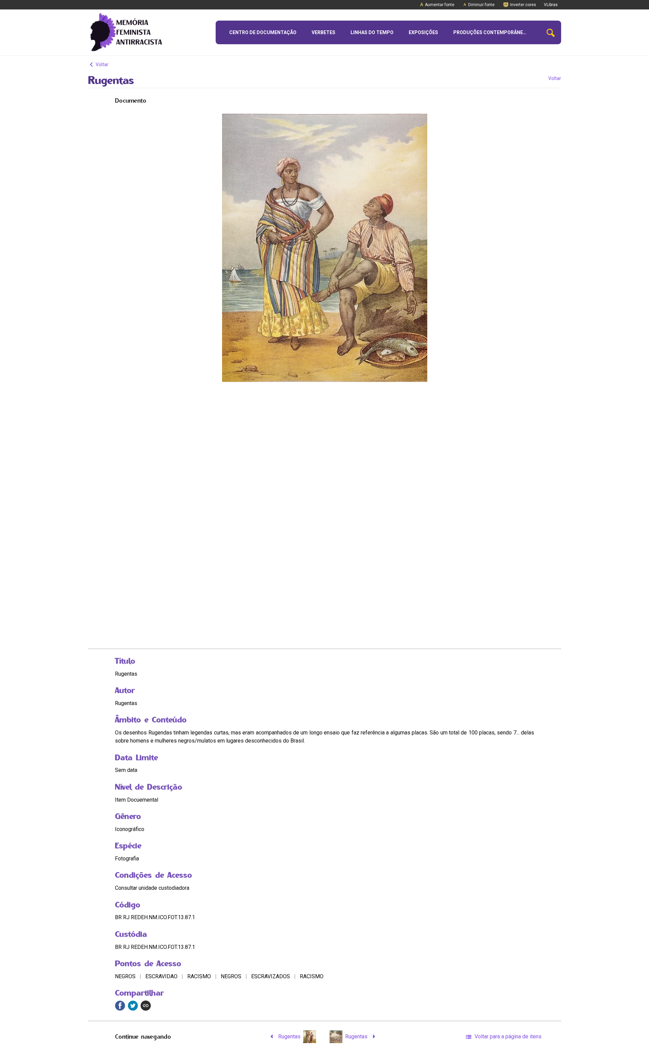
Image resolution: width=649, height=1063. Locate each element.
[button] (551, 33)
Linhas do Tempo (372, 32)
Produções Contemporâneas (491, 32)
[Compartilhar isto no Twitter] (133, 1006)
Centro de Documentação (262, 32)
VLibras (551, 4)
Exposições (423, 32)
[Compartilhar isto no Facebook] (120, 1006)
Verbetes (323, 32)
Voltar (102, 64)
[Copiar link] (146, 1006)
